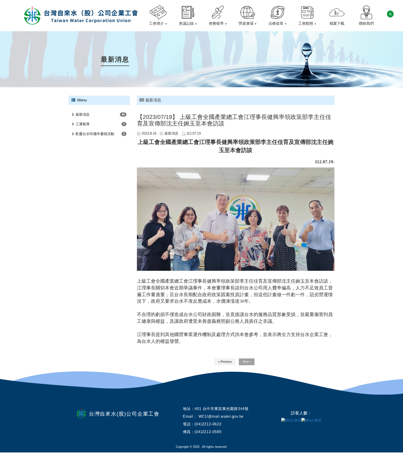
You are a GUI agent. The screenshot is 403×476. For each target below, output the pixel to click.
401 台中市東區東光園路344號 (222, 409)
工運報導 (83, 124)
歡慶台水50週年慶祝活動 (95, 134)
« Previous (225, 361)
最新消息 (83, 114)
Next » (247, 361)
